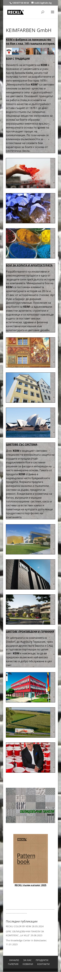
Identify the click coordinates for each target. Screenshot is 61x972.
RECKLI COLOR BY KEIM (18, 926)
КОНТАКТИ (43, 964)
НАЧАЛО (14, 960)
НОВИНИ (28, 964)
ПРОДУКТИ (42, 960)
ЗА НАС (27, 960)
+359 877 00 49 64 (20, 2)
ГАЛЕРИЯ (13, 964)
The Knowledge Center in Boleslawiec (26, 940)
